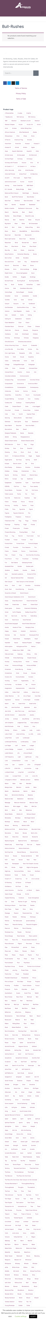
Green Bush (34, 604)
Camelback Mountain (26, 288)
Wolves (35, 1282)
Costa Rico (18, 395)
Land (17, 738)
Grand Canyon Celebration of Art (14, 597)
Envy (34, 471)
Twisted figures (18, 1218)
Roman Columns (9, 1039)
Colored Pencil (9, 372)
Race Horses (8, 997)
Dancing (7, 418)
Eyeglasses (8, 482)
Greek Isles (15, 604)
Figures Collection (18, 513)
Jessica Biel (22, 715)
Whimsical (28, 1260)
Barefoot (17, 200)
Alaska (35, 132)
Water (33, 1244)
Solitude (32, 1107)
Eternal (24, 475)
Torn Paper (8, 1199)
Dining (15, 437)
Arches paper (21, 155)
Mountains (8, 833)
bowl (19, 261)
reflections (18, 1012)
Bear (23, 212)
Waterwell (19, 1256)
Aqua (6, 151)
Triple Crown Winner (31, 1210)
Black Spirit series (10, 239)
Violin (6, 1233)
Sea (16, 1061)
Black (14, 231)
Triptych (7, 1214)
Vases (34, 1225)
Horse (6, 665)
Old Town (18, 886)
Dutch (6, 456)
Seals (6, 1065)
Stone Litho (19, 1134)
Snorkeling (8, 1099)
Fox (35, 547)
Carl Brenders (9, 307)
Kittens (15, 730)
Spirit (21, 1119)
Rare (6, 1000)
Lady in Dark (8, 734)
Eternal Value (34, 475)
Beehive (21, 220)
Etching (15, 475)
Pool (39, 958)
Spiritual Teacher (10, 1122)
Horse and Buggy (17, 665)
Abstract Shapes (10, 124)
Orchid (27, 894)
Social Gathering (22, 1103)
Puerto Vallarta (27, 985)
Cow (29, 399)
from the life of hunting (32, 555)
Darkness (7, 421)
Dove (21, 448)
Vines (27, 1229)
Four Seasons (26, 547)
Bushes (20, 284)
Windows (25, 1275)
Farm (32, 494)
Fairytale (19, 490)
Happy (7, 631)
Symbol (29, 1153)
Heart (36, 639)
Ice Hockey (8, 684)
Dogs (32, 444)
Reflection (8, 1012)
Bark (38, 200)
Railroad (29, 997)
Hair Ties (23, 616)
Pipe (6, 947)
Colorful (19, 372)
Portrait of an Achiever (33, 966)
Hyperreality (24, 680)
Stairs (17, 1126)
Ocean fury (18, 879)
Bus (6, 284)
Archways (29, 159)
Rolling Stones (26, 1035)
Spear (6, 1119)
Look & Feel (31, 772)
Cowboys (18, 402)
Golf (20, 585)
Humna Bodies (20, 677)
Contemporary (34, 387)
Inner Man (38, 696)
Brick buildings (24, 269)
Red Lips (16, 1004)
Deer (17, 429)
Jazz (35, 707)
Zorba (28, 1305)
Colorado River (33, 368)
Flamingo (7, 524)
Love (26, 776)
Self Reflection (9, 1073)
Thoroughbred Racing (28, 1183)
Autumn (30, 181)
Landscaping (24, 741)
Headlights (27, 639)
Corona (34, 391)
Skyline (21, 1096)
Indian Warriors (9, 696)
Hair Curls (14, 616)
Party (31, 909)
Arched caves (9, 155)
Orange (19, 894)
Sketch (7, 1096)
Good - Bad (8, 589)
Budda (7, 277)
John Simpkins (9, 722)
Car (24, 303)
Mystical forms (22, 840)
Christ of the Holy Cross (12, 345)
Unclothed (8, 1221)
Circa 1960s (20, 349)
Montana (16, 821)
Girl (6, 578)
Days (26, 421)
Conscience (20, 383)
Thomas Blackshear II (11, 1183)
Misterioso (29, 810)
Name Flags (19, 844)
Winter (37, 1279)
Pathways (33, 917)
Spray (28, 1122)
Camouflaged (20, 292)
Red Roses (8, 1008)
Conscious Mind (32, 383)
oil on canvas (35, 879)
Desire (22, 433)
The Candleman (19, 1172)
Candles (7, 299)
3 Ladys (20, 113)
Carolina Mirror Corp (23, 307)
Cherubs (25, 330)
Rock (26, 1027)
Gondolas (37, 585)
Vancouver (8, 1225)
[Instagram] (13, 83)
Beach (7, 212)
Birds (19, 227)
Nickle (13, 867)
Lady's (38, 730)
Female (15, 501)
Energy (15, 471)
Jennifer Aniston (9, 715)
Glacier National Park (17, 578)
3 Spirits (28, 113)
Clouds (22, 357)
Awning (7, 185)
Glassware (30, 578)
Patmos (7, 920)
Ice (33, 680)
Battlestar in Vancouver (25, 208)
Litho (28, 764)
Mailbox (36, 779)
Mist (20, 810)
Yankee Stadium (9, 1301)
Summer (33, 1145)
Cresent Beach (16, 406)
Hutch (15, 680)
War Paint (7, 1244)
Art (38, 162)
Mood (25, 821)
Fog (13, 536)
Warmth (30, 1240)
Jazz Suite (8, 711)
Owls (12, 901)
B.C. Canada (8, 189)
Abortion (13, 120)
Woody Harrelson (10, 1298)
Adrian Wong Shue (26, 128)
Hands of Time (17, 627)
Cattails (14, 315)
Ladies (23, 730)
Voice (24, 1233)
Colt (35, 372)
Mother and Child (10, 829)
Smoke (29, 1096)
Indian (6, 692)
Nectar (21, 859)
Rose (36, 1039)
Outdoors (21, 898)
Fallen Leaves (9, 494)
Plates (14, 955)
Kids (18, 726)
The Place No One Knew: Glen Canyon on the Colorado (21, 1180)
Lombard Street (9, 772)
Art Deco (33, 166)
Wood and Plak (9, 1290)
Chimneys (17, 338)
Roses (6, 1042)
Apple (33, 147)
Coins (25, 360)
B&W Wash (30, 185)
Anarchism (8, 143)
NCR (6, 859)
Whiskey (17, 1263)
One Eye (20, 890)
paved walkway (30, 920)
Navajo (15, 856)
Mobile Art (20, 814)
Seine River (8, 1069)
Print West (20, 981)
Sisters (38, 1092)
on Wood (29, 890)
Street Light (24, 1141)
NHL (6, 867)
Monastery (8, 818)
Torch (37, 1195)
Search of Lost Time (18, 1065)
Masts (33, 791)
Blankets (32, 239)
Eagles (38, 456)
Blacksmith (28, 235)
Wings (29, 1279)
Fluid (33, 532)
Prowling (7, 985)
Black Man (18, 235)
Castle (28, 311)
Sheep (37, 1080)
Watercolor (19, 1248)
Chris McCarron (9, 341)
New (35, 859)
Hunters (30, 677)
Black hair (8, 235)
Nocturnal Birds (19, 871)
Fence (23, 501)
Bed (14, 220)
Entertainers (25, 471)
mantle (27, 787)
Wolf (27, 1282)
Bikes (23, 223)
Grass (6, 600)
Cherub (17, 330)
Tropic (15, 1214)
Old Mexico (8, 886)
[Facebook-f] (5, 83)
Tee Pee (22, 1160)
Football (7, 539)
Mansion (18, 787)
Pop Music (27, 962)
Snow (16, 1099)
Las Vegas (8, 745)
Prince (34, 978)
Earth (35, 460)
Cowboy (36, 399)
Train (38, 1199)
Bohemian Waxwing (23, 254)
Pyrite (16, 989)
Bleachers (8, 242)
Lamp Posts (8, 738)
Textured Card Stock (20, 1168)
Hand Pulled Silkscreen (29, 623)
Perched (28, 932)
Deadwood (35, 421)
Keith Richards (9, 726)
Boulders (26, 258)
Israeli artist (32, 703)
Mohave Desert (31, 814)
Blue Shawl (33, 246)
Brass (24, 265)
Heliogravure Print (21, 646)
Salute (27, 1050)
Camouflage (8, 292)
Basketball (32, 204)
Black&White (23, 231)
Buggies (23, 277)
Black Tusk (22, 239)
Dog (25, 444)
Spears (14, 1119)
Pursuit (37, 985)
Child (16, 334)
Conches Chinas (34, 380)
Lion (33, 760)
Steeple (32, 1126)
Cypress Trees (31, 414)
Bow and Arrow (9, 261)
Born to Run (8, 258)
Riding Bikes (16, 1023)
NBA (37, 856)
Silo (16, 1092)
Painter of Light (22, 901)
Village (20, 1229)
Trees (38, 1206)
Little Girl (7, 768)
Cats (6, 315)
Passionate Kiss (27, 913)
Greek (6, 604)
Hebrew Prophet (27, 642)
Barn (6, 204)
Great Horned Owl (32, 600)
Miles (25, 806)
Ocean (32, 875)
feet (35, 498)
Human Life (8, 677)
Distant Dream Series (11, 440)
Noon (29, 871)
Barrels (14, 204)
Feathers (27, 498)
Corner (17, 391)
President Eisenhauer (11, 978)
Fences (31, 501)
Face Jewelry (34, 486)
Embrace (18, 467)
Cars (34, 307)
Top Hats (28, 1195)
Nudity (24, 875)
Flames (35, 521)
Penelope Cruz (9, 932)
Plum (37, 955)
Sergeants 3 (8, 1077)
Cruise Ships (26, 410)
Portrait (21, 966)
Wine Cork (8, 1279)
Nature (7, 856)
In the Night (27, 700)
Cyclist (21, 414)
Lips (13, 764)
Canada (30, 292)
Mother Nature (23, 829)
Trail (24, 1199)
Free (6, 555)
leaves (24, 745)
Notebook (8, 875)
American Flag (18, 140)
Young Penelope (9, 1305)
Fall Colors (35, 490)
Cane (15, 299)
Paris (24, 909)
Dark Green (29, 418)
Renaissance (8, 1016)
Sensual (30, 1073)
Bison (6, 231)
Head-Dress (16, 639)
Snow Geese (26, 1099)
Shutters (7, 1088)
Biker (16, 223)
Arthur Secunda (9, 170)
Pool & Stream (9, 962)
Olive (26, 886)
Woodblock (21, 1290)
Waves (28, 1256)
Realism (14, 1000)
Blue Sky (7, 250)
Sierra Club (17, 1088)
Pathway (23, 917)
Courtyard (21, 399)
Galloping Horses (27, 562)
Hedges (38, 642)
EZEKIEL (7, 486)
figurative (22, 509)
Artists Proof (22, 174)
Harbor (15, 631)
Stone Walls (8, 1138)
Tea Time (13, 1160)
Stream (7, 1141)
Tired (29, 1191)
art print (7, 178)
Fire (29, 513)
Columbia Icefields (10, 376)
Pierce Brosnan (9, 943)
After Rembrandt (24, 132)
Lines (26, 760)
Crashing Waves (30, 402)
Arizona (24, 162)
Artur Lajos (16, 178)
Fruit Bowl (25, 559)
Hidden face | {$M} (18, 650)
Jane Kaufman (15, 707)
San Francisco (29, 1054)
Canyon (7, 303)
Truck (36, 1214)
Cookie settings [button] (20, 1316)
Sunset (24, 1149)
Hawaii (7, 639)
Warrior (16, 1244)
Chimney (7, 338)
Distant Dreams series (27, 440)
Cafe (14, 288)
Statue (24, 1126)
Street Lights (35, 1141)
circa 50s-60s (9, 349)
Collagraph (31, 364)
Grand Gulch (32, 597)
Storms (32, 1138)
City (37, 349)
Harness (7, 635)
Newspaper (15, 863)
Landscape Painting (11, 741)
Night (21, 867)
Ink (18, 696)
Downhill (29, 448)
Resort (39, 1016)
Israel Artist (22, 703)
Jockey (7, 719)
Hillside (7, 658)
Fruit (17, 559)
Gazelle (25, 570)
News (6, 863)
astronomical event (10, 181)
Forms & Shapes (33, 543)
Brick (14, 269)
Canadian (7, 296)
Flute (6, 536)
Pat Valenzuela (17, 920)
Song (6, 1111)
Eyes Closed (36, 482)
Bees (29, 220)
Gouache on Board (10, 593)
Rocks (6, 1035)
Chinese (26, 338)
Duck (29, 452)
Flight (25, 524)
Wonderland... (26, 1286)
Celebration (18, 319)
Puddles (16, 985)
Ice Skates (19, 684)
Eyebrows (30, 479)
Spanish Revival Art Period (12, 1115)
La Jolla (31, 734)
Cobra (6, 360)
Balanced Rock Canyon (12, 193)
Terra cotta (28, 1164)
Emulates (37, 467)
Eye (22, 479)
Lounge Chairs (17, 776)
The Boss (7, 1172)
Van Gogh (18, 1225)
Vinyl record (36, 1229)
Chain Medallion (9, 322)
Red (21, 1000)
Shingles (15, 1084)
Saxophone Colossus (22, 1058)
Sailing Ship (17, 1050)
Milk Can (34, 806)
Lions (6, 764)
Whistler (35, 1263)
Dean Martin (8, 425)
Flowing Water (23, 532)
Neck (13, 859)
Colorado (22, 368)
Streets (7, 1145)
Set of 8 (36, 1077)
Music (6, 837)
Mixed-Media (9, 814)
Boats (22, 250)
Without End (18, 1282)
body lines (31, 250)
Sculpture (7, 1061)
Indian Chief (16, 692)
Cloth (14, 357)
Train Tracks (31, 1202)
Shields (7, 1084)
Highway (20, 654)
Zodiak (20, 1305)
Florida (33, 524)
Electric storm (17, 463)
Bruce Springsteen (21, 273)
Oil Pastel (28, 882)
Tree (31, 1206)
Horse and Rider (31, 665)
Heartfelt (7, 642)
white (6, 1267)
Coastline (31, 357)
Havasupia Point (34, 635)
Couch (27, 395)
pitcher (25, 947)
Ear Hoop (19, 460)
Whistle (26, 1263)
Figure (31, 509)
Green (25, 604)
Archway (20, 159)
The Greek (31, 1172)
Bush (12, 284)
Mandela (28, 783)
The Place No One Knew (23, 1176)
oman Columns (9, 890)
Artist (19, 170)
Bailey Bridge (20, 189)
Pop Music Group (10, 966)
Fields (6, 509)
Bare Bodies (30, 197)
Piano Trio (15, 940)
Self (16, 1069)
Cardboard (32, 303)
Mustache (35, 837)
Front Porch (8, 559)
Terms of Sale (21, 99)
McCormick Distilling (18, 795)
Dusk (36, 452)
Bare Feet (8, 200)
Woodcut (30, 1290)
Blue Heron (15, 246)
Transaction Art (9, 1206)
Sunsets (32, 1149)
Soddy (33, 1103)
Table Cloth (15, 1157)
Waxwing (36, 1256)
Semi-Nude (20, 1073)
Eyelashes (19, 482)
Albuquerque (8, 136)
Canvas (30, 299)
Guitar (6, 612)
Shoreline (32, 1084)
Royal (14, 1042)
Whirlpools (8, 1263)
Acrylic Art (30, 124)
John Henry (36, 719)
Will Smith (16, 1271)
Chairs (27, 322)
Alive (17, 136)
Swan (21, 1153)
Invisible (36, 700)
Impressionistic (20, 688)
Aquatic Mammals (17, 151)
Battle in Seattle (9, 208)
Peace (7, 924)
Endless (7, 471)
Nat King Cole (9, 852)
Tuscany (7, 1218)
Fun (6, 562)
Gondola (27, 585)
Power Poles (24, 970)
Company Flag (9, 380)
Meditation (20, 799)
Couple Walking (9, 399)
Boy (26, 261)
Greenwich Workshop (30, 608)
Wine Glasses (19, 1279)
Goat (13, 585)
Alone (32, 136)
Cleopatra (22, 353)
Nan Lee (29, 844)
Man (20, 783)
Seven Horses (9, 1080)
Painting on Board (10, 905)
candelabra (25, 296)
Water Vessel (8, 1256)
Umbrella (29, 1218)
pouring (15, 970)
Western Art (17, 1260)
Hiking (28, 654)
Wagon (33, 1237)
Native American (10, 848)
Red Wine (24, 1008)
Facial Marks (8, 490)
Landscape (26, 738)
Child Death (25, 334)
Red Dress (29, 1000)
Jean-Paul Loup (19, 711)
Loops (6, 776)
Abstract (37, 120)
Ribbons (17, 1020)
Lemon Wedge (9, 749)
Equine (7, 475)
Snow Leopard (9, 1103)
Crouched (8, 410)
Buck (32, 273)
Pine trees (29, 943)
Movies (25, 833)
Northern (37, 871)
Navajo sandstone (26, 856)
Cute (13, 414)
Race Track (19, 997)
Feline (6, 501)
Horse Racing (19, 669)
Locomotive (27, 768)
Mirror (13, 810)
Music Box (15, 837)
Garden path (29, 566)
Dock (18, 444)
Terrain (37, 1164)
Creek (6, 406)
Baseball (22, 204)
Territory (7, 1168)
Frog (20, 555)
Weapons (7, 1260)
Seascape (31, 1065)
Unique (17, 1221)
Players (22, 955)
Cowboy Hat (8, 402)
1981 (6, 120)
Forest (15, 539)
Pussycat (7, 989)
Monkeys (7, 821)
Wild (32, 1267)
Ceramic (28, 319)
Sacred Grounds (9, 1046)
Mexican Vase (34, 802)
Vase (26, 1225)
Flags (26, 521)
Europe (15, 479)
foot (38, 536)
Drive (15, 452)
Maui (6, 795)
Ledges (32, 745)
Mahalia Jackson (25, 779)
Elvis (32, 463)
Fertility (16, 505)
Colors (28, 372)
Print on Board (9, 981)
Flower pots (16, 528)
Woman (7, 1286)
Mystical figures (9, 840)
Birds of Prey (29, 227)
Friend (13, 555)
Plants (32, 951)
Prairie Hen (8, 974)
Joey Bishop (25, 719)
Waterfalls (17, 1252)
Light (19, 757)
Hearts (16, 642)
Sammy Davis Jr (9, 1054)
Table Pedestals (27, 1157)
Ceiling (30, 315)
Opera (37, 890)
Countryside (37, 395)
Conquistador (9, 383)
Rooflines (21, 1039)
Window (16, 1275)
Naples (38, 844)
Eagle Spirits (8, 460)
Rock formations (9, 1031)
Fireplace (18, 517)
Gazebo (16, 570)
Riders (6, 1023)
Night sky (7, 871)
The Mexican (8, 1176)
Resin (31, 1016)
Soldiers (23, 1107)
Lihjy (37, 757)
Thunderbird (31, 1187)
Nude (16, 875)
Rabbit (37, 993)
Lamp (39, 734)
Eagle (30, 456)
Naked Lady (8, 844)
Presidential (24, 978)
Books (35, 254)
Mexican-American (19, 802)
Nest (28, 859)
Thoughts (20, 1187)
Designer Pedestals (10, 433)
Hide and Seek (9, 654)
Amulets (29, 140)
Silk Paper (36, 1088)
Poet (18, 958)
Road (6, 1027)
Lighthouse (28, 757)
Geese (33, 570)
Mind (6, 810)
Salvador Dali (37, 1050)
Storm (24, 1138)
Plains (16, 951)
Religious (28, 1012)
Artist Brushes (29, 170)
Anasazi (27, 143)
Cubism (36, 410)
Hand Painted (27, 620)
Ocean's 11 (8, 879)
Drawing (7, 452)
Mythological (34, 840)
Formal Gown (20, 543)
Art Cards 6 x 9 (22, 166)
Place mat (8, 951)
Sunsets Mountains (10, 1153)
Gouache (30, 589)
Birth (38, 227)
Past (37, 913)
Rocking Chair (22, 1031)
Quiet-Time (27, 993)
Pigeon (20, 943)
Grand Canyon (24, 593)
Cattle (22, 315)
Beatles (7, 216)
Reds (16, 1008)
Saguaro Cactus (23, 1046)
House (25, 673)
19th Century (31, 117)
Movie (17, 833)
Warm (22, 1240)
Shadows (19, 1080)
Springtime (8, 1126)
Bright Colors (8, 273)
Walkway (7, 1240)
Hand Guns (15, 620)
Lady (30, 730)
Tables (38, 1157)
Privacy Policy (21, 93)
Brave (32, 265)
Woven (28, 1298)
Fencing (7, 505)
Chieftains (8, 334)
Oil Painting (8, 882)
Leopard (19, 749)
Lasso (34, 741)
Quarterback (8, 993)
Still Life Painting (26, 1130)
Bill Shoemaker (33, 223)
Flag (20, 521)
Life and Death (28, 753)
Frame (7, 551)
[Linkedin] (17, 83)
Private (29, 981)
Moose (7, 825)
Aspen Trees (27, 178)
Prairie (34, 970)
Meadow (30, 795)
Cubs (6, 414)
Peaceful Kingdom (31, 924)
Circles (30, 349)
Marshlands (16, 791)
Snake (37, 1096)
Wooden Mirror (9, 1294)
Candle (35, 296)
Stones (29, 1134)
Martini (25, 791)
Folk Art (20, 536)
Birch (6, 227)
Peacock (7, 928)
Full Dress (35, 559)
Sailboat (34, 1046)
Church (25, 345)
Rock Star (15, 1035)
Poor (18, 962)
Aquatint (29, 151)
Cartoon (7, 311)
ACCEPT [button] (33, 1316)
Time (22, 1191)
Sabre (21, 1042)
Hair (6, 616)
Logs (36, 768)
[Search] (36, 73)
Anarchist (18, 143)
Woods (19, 1294)
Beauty (7, 220)
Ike (26, 684)
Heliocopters (8, 646)
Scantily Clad (36, 1058)
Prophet (37, 981)
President (26, 974)
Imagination (8, 688)
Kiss (34, 726)
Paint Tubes (22, 905)
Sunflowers (14, 1149)
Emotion (27, 467)
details (7, 437)
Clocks (7, 357)
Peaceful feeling (17, 924)
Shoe (23, 1084)
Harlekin (23, 631)
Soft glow (14, 1107)
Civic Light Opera (10, 353)
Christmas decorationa (24, 341)
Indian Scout (35, 692)
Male (14, 783)
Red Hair (7, 1004)
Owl (6, 901)
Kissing (7, 730)
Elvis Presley (8, 467)
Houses (33, 673)
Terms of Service (21, 88)
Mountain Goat (36, 829)
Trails (31, 1199)
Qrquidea (24, 989)
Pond (32, 958)
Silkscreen (8, 1092)
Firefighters (8, 517)
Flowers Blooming (10, 532)
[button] (42, 13)
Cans (22, 299)
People (19, 932)
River (25, 1023)
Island (6, 703)
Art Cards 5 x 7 (9, 166)
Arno (31, 162)
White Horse (15, 1267)
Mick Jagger (16, 806)
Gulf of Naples (17, 612)
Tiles (15, 1191)
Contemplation (21, 387)
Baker (29, 189)
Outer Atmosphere (33, 898)
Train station (19, 1202)
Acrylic (21, 124)
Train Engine (8, 1202)
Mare (34, 787)
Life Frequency (9, 757)
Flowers (26, 528)
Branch (7, 265)
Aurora (22, 181)
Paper (17, 909)
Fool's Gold (30, 536)
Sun (6, 1149)
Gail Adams (14, 562)
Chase (29, 326)
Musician (25, 837)
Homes (35, 661)
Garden (20, 566)
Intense (17, 700)
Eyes (27, 482)
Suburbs (24, 1145)
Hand (6, 620)
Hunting (7, 680)
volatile (32, 1233)
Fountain (15, 547)
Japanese (27, 707)
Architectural (33, 155)
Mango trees (8, 787)
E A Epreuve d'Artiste (18, 456)
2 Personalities (9, 113)
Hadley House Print (30, 612)
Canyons (16, 303)
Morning (15, 825)
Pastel (6, 917)
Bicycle (37, 220)
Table (6, 1157)
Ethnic (7, 479)
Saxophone (8, 1058)
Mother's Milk (26, 825)
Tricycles (18, 1210)
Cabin (38, 284)
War (15, 1240)
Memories (30, 799)
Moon (32, 821)
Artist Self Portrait (10, 174)
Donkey (7, 448)
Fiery (13, 509)
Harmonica (33, 631)
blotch (35, 242)
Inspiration (8, 700)
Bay (37, 208)
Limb (6, 760)
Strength (15, 1145)
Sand (19, 1054)
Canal (16, 296)
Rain (37, 997)
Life (18, 753)
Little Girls (17, 768)
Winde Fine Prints (35, 1271)
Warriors (25, 1244)
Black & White (35, 231)
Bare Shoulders (28, 200)
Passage (7, 913)
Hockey (7, 661)
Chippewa (36, 338)
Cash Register (18, 311)
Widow (25, 1267)
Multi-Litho (34, 833)
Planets (24, 951)
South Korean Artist (25, 1111)
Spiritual (37, 1119)
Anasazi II (36, 143)
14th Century (20, 117)
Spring (36, 1122)
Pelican (16, 928)
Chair (20, 322)
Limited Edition (16, 760)
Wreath (36, 1298)
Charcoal (20, 326)
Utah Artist (35, 1221)
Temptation (32, 1160)
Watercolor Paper (31, 1248)
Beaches (15, 212)
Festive (24, 505)
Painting (33, 901)
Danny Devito (18, 418)
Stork (17, 1138)
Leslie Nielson (9, 753)
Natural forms (34, 852)
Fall (27, 490)
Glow (6, 585)
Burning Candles (34, 281)
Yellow (20, 1301)
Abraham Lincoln (26, 120)
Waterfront (27, 1252)
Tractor (17, 1199)
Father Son (17, 498)
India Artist (32, 688)
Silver (22, 1092)
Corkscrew (8, 391)
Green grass (8, 608)
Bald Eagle (26, 193)
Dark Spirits (17, 421)
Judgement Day (22, 722)
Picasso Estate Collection (29, 940)
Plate (6, 955)
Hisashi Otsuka (31, 658)
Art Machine (34, 174)
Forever (24, 539)
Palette (32, 905)
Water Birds (8, 1248)
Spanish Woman (29, 1115)
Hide (29, 650)
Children (35, 334)
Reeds (33, 1008)
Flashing (16, 524)
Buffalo (15, 277)
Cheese (37, 326)
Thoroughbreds (9, 1187)
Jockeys (15, 719)
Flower (7, 528)
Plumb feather (9, 958)
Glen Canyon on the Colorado (25, 581)
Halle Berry (33, 616)
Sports (21, 1122)
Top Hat (19, 1195)
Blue (6, 246)
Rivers (32, 1023)
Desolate (30, 433)
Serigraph (19, 1077)
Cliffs (30, 353)
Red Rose (35, 1004)
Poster (7, 970)
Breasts (7, 269)
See (39, 1065)
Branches (16, 265)
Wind (24, 1271)
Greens (18, 608)
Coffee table (16, 360)
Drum (22, 452)
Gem (6, 574)
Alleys (25, 136)
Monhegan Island (29, 818)
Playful (30, 955)
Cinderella (34, 345)
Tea (6, 1160)
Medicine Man (9, 799)
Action (39, 124)
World (20, 1298)
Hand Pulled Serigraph (11, 623)
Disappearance (25, 437)
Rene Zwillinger (20, 1016)
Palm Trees (8, 909)
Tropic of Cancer (26, 1214)
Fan (26, 494)
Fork (31, 539)
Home (27, 661)
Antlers (25, 147)
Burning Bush (21, 281)
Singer (30, 1092)
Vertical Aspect (9, 1229)
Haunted (22, 635)
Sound (14, 1111)
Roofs (29, 1039)
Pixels (33, 947)
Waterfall (7, 1252)
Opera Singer (9, 894)
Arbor (37, 151)
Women (15, 1286)
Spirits (29, 1119)
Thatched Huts (34, 1168)
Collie (6, 368)
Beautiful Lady (29, 216)
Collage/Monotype (18, 364)
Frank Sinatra (33, 551)
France (23, 551)
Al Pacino (7, 140)
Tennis (7, 1164)
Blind (16, 242)
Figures (7, 513)
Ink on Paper (27, 696)
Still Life (14, 1130)
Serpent (28, 1077)
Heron (6, 650)
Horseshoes (8, 673)
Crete (26, 406)
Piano (6, 940)
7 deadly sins (9, 117)
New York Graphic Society (30, 863)
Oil (26, 879)
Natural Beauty (21, 852)
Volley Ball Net (18, 1237)
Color (13, 368)
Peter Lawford (33, 936)
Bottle (17, 258)
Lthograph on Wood (10, 779)
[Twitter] (9, 83)
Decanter (19, 425)
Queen (18, 993)
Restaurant (8, 1020)
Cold (32, 360)
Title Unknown (9, 1195)
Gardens (7, 570)
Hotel (17, 673)
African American (10, 132)
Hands (7, 627)
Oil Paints (18, 882)
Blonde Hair (25, 242)
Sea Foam (24, 1061)
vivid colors (15, 1233)
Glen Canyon (8, 581)
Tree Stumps (8, 1210)
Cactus (7, 288)
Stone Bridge (8, 1134)
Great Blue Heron (17, 600)
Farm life (7, 498)
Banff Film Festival (17, 197)
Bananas (35, 193)
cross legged (36, 406)
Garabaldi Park (9, 566)
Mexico (7, 806)
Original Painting (10, 898)
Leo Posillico (30, 749)
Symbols (38, 1153)
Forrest (7, 547)
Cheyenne (35, 330)
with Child (8, 1282)
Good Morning (20, 589)
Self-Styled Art (26, 1069)
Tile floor (7, 1191)
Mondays (17, 818)
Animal (17, 147)
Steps (6, 1130)
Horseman (8, 669)
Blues (24, 246)
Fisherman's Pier (10, 521)
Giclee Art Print (31, 574)
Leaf (16, 745)
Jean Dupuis (32, 711)
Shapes (28, 1080)
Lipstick (21, 764)
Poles (25, 958)
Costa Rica (8, 395)
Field (31, 505)
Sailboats (7, 1050)
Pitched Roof (15, 947)
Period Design (9, 936)
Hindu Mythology (18, 658)
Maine (6, 783)
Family (19, 494)
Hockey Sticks (17, 661)
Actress (14, 128)
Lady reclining (20, 734)
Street (15, 1141)
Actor (6, 128)
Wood (35, 1286)
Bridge (35, 269)
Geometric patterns (17, 574)
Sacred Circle (31, 1042)
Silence (26, 1088)
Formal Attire (8, 543)
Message (7, 802)
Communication (24, 376)
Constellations (9, 387)
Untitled (25, 1221)
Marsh (6, 791)
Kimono (26, 726)
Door (14, 448)
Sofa (6, 1107)
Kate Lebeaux (35, 722)
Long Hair (21, 772)
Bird (13, 227)
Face (24, 486)
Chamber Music (9, 326)
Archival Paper (9, 159)
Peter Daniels (21, 936)
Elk (26, 463)
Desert (25, 429)
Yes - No (28, 1301)
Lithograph (37, 764)
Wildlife (7, 1271)
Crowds (17, 410)
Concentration (21, 380)
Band (6, 197)
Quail (32, 989)
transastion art (22, 1206)
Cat (35, 311)
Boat (15, 250)
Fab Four (16, 486)
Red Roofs (26, 1004)
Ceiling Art (8, 319)
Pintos (38, 943)
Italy (6, 707)
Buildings (32, 277)
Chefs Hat (8, 330)
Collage (7, 364)
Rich (25, 1020)
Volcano (7, 1237)
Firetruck (27, 517)
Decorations (8, 429)
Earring (28, 460)
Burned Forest (9, 281)
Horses (29, 669)
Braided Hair (34, 261)
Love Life (35, 776)
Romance (37, 1035)
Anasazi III (8, 147)
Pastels (15, 917)
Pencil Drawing (26, 928)
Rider (32, 1020)
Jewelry (32, 715)
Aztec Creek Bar (18, 185)
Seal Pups (34, 1061)
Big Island (8, 223)
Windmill (7, 1275)
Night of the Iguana (32, 867)
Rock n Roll (34, 1031)
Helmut (33, 646)
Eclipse (7, 463)
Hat (15, 635)
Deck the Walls (30, 425)
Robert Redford (16, 1027)
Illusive (33, 684)
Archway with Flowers (11, 162)
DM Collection (9, 444)
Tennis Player (17, 1164)
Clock (37, 353)
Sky (14, 1096)
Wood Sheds (29, 1294)
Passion (16, 913)
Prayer (17, 974)
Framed (15, 551)
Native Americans (24, 848)
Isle (13, 703)
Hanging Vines (29, 627)
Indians (26, 692)
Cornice (25, 391)
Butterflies (30, 284)
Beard (30, 212)
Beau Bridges (17, 216)
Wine (33, 1275)
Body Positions (9, 254)
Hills (35, 654)
